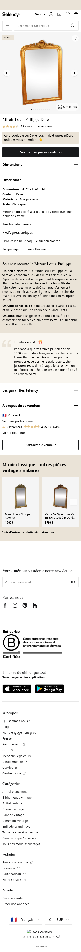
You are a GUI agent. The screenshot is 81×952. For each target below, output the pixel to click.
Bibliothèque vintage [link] (17, 797)
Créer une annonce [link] (15, 904)
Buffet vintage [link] (12, 803)
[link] (11, 14)
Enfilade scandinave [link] (16, 827)
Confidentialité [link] (15, 762)
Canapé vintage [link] (13, 815)
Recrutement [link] (14, 744)
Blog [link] (5, 727)
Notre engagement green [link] (20, 733)
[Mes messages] (59, 14)
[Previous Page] (6, 73)
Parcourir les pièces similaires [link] (40, 152)
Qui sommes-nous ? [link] (16, 721)
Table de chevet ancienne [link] (20, 832)
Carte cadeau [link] (14, 874)
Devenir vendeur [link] (14, 898)
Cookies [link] (10, 767)
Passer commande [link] (17, 862)
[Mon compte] (51, 14)
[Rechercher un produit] (73, 25)
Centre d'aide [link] (14, 773)
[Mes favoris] (67, 14)
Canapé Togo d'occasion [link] (19, 838)
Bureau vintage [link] (13, 809)
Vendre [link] (40, 14)
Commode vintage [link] (15, 821)
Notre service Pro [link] (14, 880)
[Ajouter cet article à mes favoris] (75, 38)
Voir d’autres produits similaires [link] (25, 532)
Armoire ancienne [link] (14, 792)
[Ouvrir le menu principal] (7, 26)
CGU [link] (8, 750)
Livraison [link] (11, 868)
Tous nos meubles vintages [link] (21, 844)
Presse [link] (7, 738)
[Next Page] (74, 73)
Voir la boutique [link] (13, 433)
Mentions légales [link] (16, 756)
